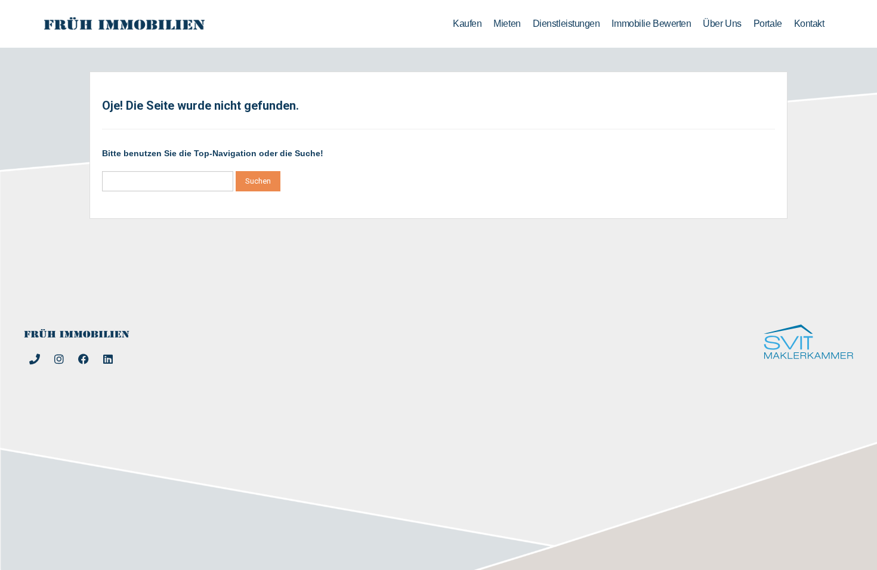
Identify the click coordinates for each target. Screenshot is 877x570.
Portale (768, 23)
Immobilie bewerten (651, 23)
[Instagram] (59, 359)
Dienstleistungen (566, 23)
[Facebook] (83, 359)
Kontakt (809, 23)
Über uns (722, 23)
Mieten (506, 23)
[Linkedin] (108, 359)
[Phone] (34, 359)
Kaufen (467, 23)
